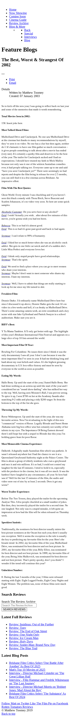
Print (12, 79)
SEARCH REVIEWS (14, 609)
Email (12, 82)
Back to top (8, 713)
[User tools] (3, 74)
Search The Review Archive (18, 601)
